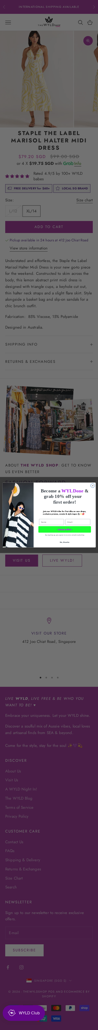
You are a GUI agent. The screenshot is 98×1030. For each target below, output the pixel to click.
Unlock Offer (64, 529)
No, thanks (64, 542)
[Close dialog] (92, 486)
